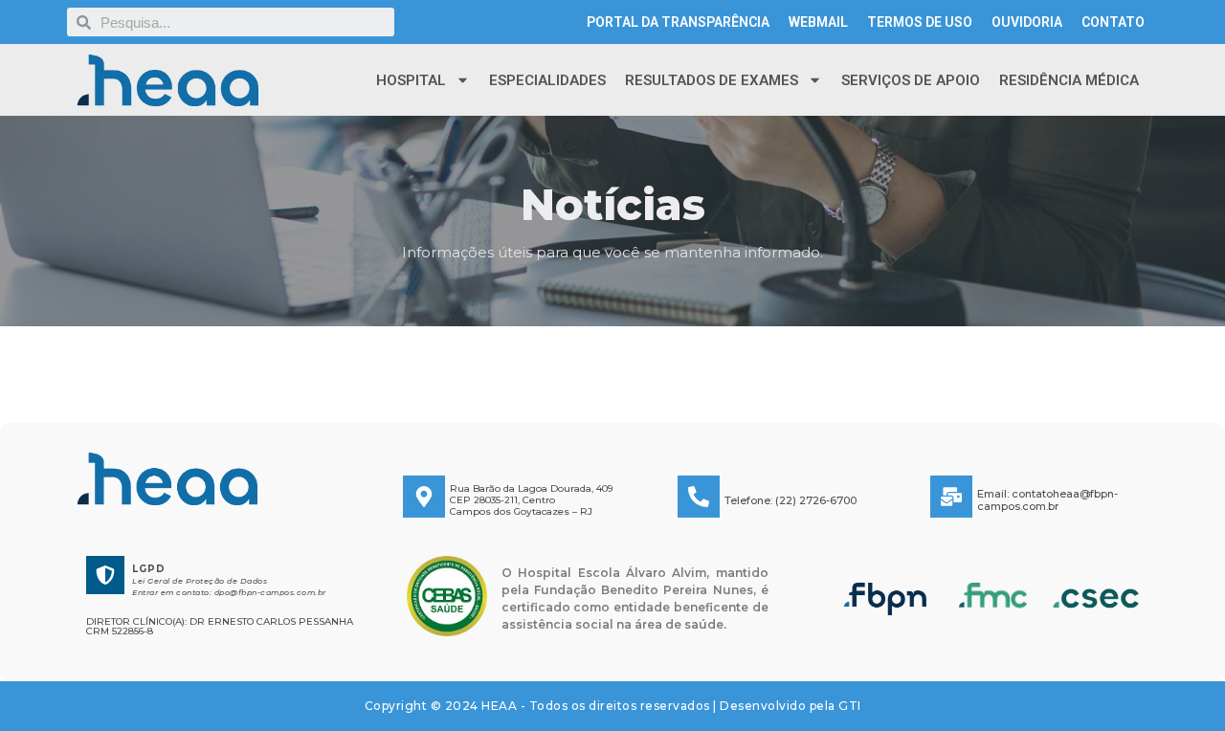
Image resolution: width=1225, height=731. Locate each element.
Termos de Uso (919, 22)
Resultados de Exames (711, 80)
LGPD (149, 569)
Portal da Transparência (678, 22)
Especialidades (547, 80)
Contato (1113, 22)
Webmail (818, 22)
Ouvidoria (1026, 22)
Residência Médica (1069, 80)
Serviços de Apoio (910, 80)
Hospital (411, 80)
